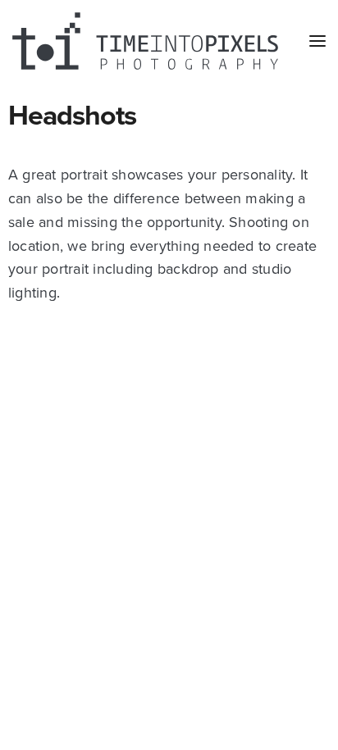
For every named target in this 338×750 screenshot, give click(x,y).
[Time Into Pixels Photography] (145, 41)
